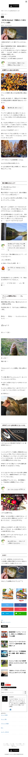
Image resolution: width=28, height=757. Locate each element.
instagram (13, 745)
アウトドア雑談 (5, 723)
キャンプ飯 (3, 719)
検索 (25, 692)
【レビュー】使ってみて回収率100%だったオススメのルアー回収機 (18, 663)
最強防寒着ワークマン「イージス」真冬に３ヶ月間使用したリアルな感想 (17, 634)
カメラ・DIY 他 (5, 732)
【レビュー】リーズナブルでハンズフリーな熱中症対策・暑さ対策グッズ (17, 643)
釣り (2, 620)
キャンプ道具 (4, 715)
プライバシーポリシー (20, 745)
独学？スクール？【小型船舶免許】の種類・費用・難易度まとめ (17, 653)
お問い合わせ (14, 746)
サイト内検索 (4, 689)
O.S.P (3, 622)
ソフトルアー (8, 622)
